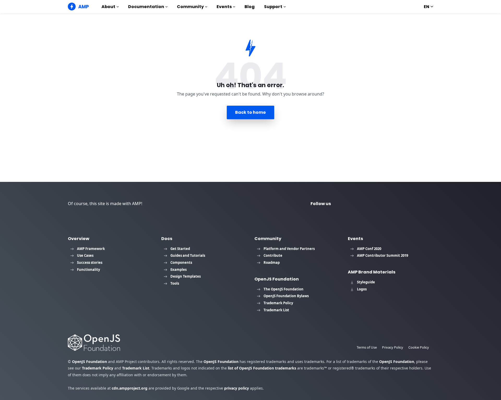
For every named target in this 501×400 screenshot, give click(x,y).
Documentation (146, 7)
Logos (362, 289)
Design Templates (185, 276)
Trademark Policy (278, 303)
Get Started (180, 248)
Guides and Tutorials (187, 255)
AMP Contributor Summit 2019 (382, 255)
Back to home (250, 112)
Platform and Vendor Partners (289, 248)
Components (181, 262)
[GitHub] (405, 204)
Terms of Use (367, 347)
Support (273, 7)
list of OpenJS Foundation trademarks (262, 368)
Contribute (273, 255)
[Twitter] (348, 204)
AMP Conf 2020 (369, 248)
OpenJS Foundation (89, 361)
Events (224, 7)
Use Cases (85, 255)
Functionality (88, 269)
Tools (174, 283)
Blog (249, 7)
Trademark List (276, 310)
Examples (178, 269)
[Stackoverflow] (424, 204)
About (108, 7)
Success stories (89, 262)
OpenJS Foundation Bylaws (286, 296)
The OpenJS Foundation (283, 289)
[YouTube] (367, 204)
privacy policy (236, 388)
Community (190, 7)
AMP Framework (91, 248)
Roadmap (272, 262)
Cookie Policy (418, 347)
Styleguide (366, 282)
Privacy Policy (392, 347)
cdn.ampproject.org (129, 388)
